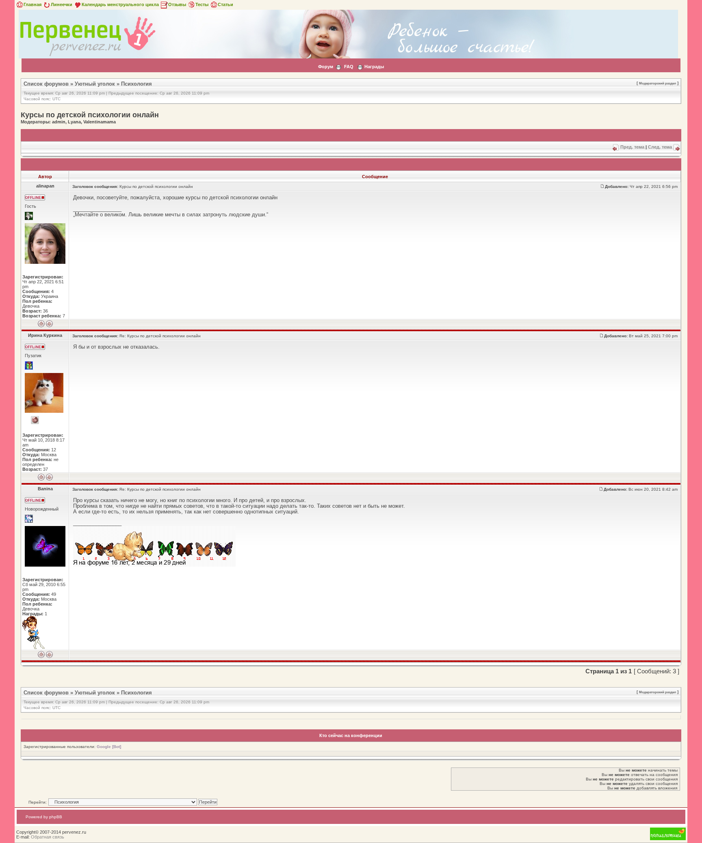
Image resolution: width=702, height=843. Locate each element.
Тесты (201, 4)
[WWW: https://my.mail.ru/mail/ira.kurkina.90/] (35, 420)
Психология (136, 84)
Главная (32, 4)
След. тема (660, 146)
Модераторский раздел (657, 83)
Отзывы (177, 4)
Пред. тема (632, 146)
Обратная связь (47, 836)
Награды (374, 66)
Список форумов (46, 84)
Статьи (225, 4)
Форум (325, 66)
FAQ (348, 66)
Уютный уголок (95, 84)
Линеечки (61, 4)
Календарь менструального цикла (120, 4)
